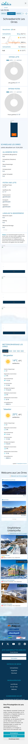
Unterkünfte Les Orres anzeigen (18, 533)
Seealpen (6, 7)
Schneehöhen (14, 668)
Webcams (19, 13)
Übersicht (3, 13)
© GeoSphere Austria (21, 463)
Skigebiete (14, 670)
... (1, 7)
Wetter (24, 13)
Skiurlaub (14, 673)
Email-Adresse (14, 652)
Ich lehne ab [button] (14, 736)
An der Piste (14, 687)
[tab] (5, 351)
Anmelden (14, 658)
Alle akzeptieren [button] (14, 733)
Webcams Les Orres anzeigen (19, 476)
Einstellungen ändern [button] (14, 739)
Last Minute (14, 684)
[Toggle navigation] (25, 3)
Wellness (14, 689)
